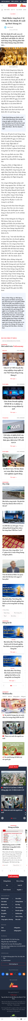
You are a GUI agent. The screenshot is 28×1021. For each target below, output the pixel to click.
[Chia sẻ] (25, 1019)
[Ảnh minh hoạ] (13, 48)
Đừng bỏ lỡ (6, 623)
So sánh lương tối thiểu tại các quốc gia (12, 758)
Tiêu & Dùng (14, 1)
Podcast (10, 696)
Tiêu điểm (7, 9)
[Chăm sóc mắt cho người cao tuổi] (12, 801)
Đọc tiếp (5, 484)
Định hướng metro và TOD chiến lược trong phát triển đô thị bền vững (11, 847)
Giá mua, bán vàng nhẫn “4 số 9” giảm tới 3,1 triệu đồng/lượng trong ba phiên (13, 552)
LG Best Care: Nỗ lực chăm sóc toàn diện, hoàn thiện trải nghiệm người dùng (13, 471)
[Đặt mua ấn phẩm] (23, 5)
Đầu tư (13, 9)
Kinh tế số (4, 350)
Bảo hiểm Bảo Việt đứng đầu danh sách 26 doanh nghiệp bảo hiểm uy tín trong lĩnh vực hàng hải (13, 602)
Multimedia (7, 694)
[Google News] (21, 1019)
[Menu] (2, 1019)
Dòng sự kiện (13, 827)
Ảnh (2, 927)
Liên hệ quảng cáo (13, 964)
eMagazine (24, 696)
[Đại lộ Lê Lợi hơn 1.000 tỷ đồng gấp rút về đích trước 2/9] (13, 778)
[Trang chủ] (2, 10)
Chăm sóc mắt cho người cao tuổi (13, 737)
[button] (11, 685)
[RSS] (23, 974)
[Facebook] (2, 974)
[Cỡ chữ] (18, 1019)
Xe (20, 1)
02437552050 (6, 960)
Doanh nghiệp (5, 384)
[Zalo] (19, 974)
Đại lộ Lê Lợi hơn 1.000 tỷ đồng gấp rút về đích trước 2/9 (12, 789)
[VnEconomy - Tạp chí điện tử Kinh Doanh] (13, 876)
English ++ (20, 889)
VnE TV (25, 1)
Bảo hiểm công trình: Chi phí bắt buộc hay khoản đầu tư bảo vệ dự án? (13, 504)
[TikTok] (15, 974)
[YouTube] (11, 974)
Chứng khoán (5, 1)
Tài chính (19, 9)
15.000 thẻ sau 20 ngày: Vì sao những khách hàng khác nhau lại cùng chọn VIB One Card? (12, 528)
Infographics (16, 696)
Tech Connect (7, 889)
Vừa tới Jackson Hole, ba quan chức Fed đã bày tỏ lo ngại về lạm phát (12, 577)
